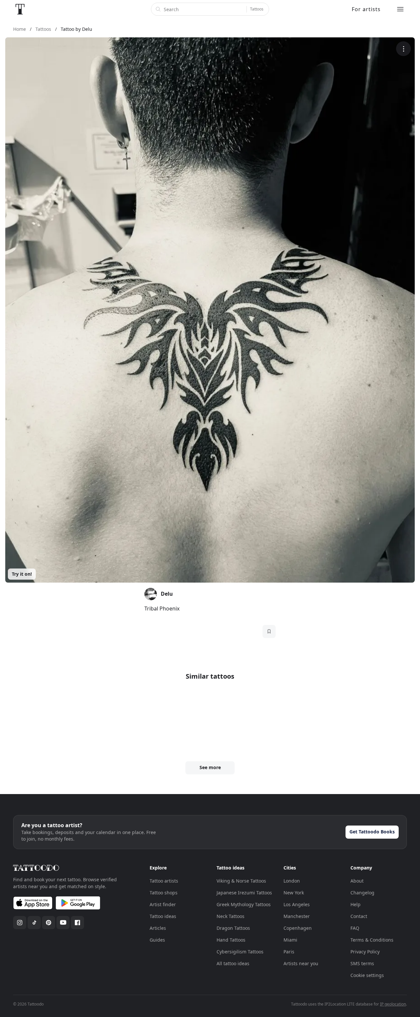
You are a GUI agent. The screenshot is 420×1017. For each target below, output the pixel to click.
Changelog (362, 892)
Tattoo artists (164, 881)
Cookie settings (367, 975)
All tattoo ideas (233, 963)
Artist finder (163, 904)
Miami (290, 940)
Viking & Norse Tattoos (241, 881)
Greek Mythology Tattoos (244, 904)
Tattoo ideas (163, 916)
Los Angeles (297, 904)
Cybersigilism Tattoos (240, 951)
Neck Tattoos (230, 916)
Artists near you (301, 963)
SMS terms (362, 963)
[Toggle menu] (400, 9)
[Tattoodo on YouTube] (63, 922)
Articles (158, 928)
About (357, 881)
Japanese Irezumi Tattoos (244, 892)
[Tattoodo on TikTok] (34, 922)
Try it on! (22, 574)
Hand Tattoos (231, 940)
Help (355, 904)
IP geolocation (393, 1004)
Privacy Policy (365, 951)
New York (294, 892)
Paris (289, 951)
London (292, 881)
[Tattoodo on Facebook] (77, 922)
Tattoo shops (164, 892)
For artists (366, 9)
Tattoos (256, 9)
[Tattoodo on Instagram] (19, 922)
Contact (358, 916)
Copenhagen (298, 928)
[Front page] (20, 9)
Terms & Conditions (371, 940)
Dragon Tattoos (233, 928)
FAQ (354, 928)
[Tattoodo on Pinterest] (48, 922)
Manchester (297, 916)
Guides (157, 940)
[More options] (403, 48)
